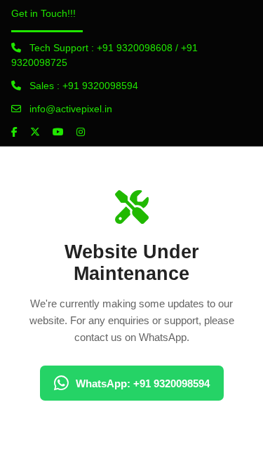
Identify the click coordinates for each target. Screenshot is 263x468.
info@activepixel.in (70, 108)
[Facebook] (14, 132)
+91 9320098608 (135, 47)
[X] (35, 132)
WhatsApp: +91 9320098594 (143, 383)
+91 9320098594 (100, 85)
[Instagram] (80, 132)
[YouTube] (58, 132)
